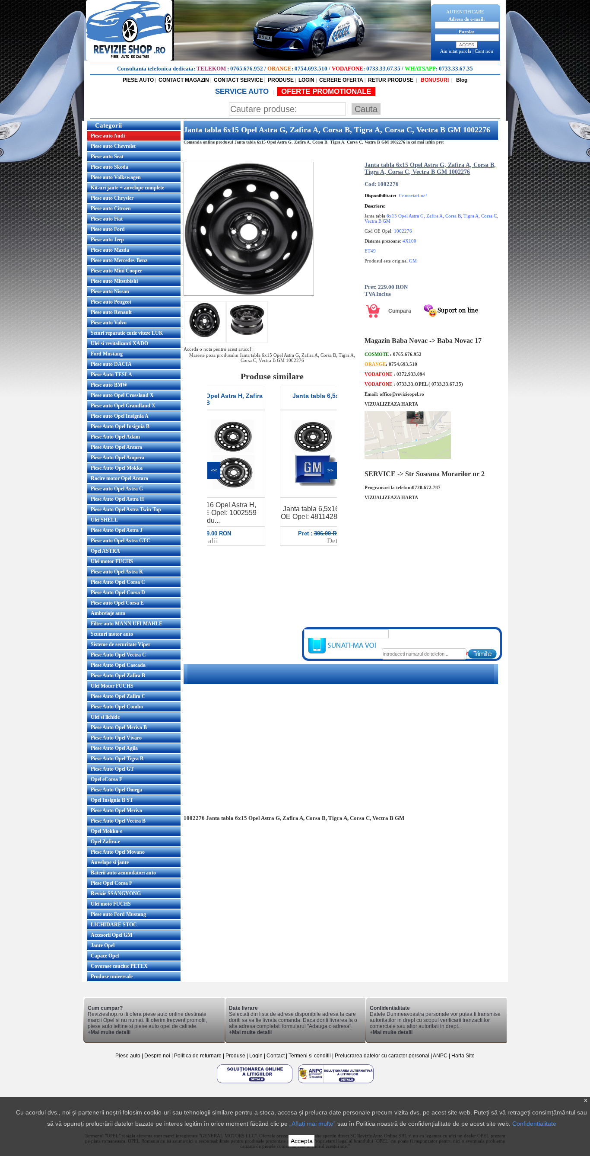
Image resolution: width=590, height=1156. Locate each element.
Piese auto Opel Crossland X (122, 395)
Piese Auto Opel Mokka (117, 468)
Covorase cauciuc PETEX (119, 966)
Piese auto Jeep (107, 240)
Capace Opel (105, 956)
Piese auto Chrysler (112, 198)
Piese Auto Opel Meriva (116, 810)
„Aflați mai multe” (312, 1123)
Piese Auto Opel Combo (117, 707)
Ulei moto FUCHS (111, 904)
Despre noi (157, 1056)
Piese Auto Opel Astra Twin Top (126, 509)
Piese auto (127, 1056)
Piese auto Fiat (107, 219)
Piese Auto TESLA (111, 374)
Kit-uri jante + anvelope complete (127, 188)
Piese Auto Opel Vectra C (118, 655)
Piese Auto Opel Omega (116, 790)
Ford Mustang (107, 354)
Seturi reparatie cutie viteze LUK (127, 333)
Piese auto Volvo (109, 323)
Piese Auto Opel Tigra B (117, 759)
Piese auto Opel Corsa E (117, 603)
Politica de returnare (198, 1056)
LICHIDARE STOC (114, 925)
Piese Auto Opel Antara (116, 447)
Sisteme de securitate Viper (120, 644)
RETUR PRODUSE (390, 80)
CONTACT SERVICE (238, 80)
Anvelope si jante (110, 862)
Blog (461, 80)
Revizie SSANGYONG (116, 893)
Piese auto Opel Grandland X (123, 406)
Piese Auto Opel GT (112, 769)
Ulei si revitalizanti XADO (119, 343)
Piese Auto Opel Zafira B (118, 675)
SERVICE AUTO (243, 91)
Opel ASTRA (105, 551)
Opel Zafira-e (105, 842)
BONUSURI (434, 80)
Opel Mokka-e (106, 831)
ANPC (440, 1056)
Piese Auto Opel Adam (115, 437)
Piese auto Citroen (111, 208)
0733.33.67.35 (383, 68)
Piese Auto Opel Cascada (118, 665)
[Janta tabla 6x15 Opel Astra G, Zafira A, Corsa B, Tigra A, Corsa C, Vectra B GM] (249, 294)
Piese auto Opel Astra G (117, 489)
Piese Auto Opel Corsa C (118, 582)
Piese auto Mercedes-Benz (119, 260)
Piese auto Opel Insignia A (120, 416)
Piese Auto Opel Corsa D (118, 592)
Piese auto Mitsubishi (114, 281)
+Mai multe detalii (109, 1032)
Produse (235, 1056)
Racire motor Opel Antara (119, 478)
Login (256, 1056)
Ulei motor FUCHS (112, 561)
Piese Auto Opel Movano (118, 852)
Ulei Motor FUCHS (112, 686)
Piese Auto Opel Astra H (117, 499)
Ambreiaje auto (108, 613)
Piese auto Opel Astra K (117, 572)
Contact (275, 1056)
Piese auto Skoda (109, 167)
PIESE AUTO (138, 80)
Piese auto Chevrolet (113, 146)
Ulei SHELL (104, 520)
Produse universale (112, 976)
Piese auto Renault (111, 312)
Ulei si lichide (105, 717)
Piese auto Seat (107, 157)
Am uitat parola (455, 51)
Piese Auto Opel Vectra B (118, 821)
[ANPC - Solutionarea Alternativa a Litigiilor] (336, 1083)
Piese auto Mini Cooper (116, 271)
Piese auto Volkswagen (116, 177)
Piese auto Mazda (110, 250)
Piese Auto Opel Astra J (117, 530)
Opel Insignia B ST (112, 800)
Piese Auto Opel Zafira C (118, 696)
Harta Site (463, 1056)
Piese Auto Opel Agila (114, 748)
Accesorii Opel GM (111, 935)
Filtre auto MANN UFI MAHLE (126, 624)
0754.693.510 (311, 68)
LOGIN (306, 80)
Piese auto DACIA (111, 364)
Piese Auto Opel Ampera (117, 458)
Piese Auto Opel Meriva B (119, 727)
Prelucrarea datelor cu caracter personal (382, 1056)
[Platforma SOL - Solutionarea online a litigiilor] (255, 1083)
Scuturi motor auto (112, 634)
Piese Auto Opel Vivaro (116, 738)
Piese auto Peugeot (111, 302)
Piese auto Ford (108, 229)
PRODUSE (281, 80)
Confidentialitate (534, 1123)
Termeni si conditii (310, 1056)
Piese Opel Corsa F (111, 883)
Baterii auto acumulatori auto (123, 873)
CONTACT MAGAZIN (184, 80)
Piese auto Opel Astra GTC (120, 541)
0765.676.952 (246, 68)
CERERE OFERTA (341, 80)
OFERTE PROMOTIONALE (326, 91)
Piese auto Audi (108, 136)
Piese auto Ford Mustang (118, 914)
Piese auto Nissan (110, 291)
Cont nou (484, 51)
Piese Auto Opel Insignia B (120, 426)
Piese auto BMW (109, 385)
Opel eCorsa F (106, 779)
